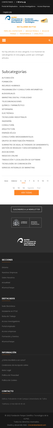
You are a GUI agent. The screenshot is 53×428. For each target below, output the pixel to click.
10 (43, 181)
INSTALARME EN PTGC (26, 27)
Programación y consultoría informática (22, 89)
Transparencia (25, 34)
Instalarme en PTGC (10, 311)
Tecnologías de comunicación (16, 163)
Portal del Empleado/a (10, 6)
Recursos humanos (11, 85)
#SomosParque (8, 287)
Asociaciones (8, 152)
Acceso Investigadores (27, 6)
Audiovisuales (8, 93)
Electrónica (8, 113)
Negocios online (10, 156)
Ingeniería (6, 121)
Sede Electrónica (32, 31)
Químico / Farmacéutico (13, 105)
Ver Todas (26, 192)
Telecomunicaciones (12, 101)
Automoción (8, 78)
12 (14, 188)
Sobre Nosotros (8, 277)
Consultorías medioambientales (17, 137)
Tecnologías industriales (14, 117)
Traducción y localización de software (21, 159)
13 (18, 188)
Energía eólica (9, 133)
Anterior (14, 181)
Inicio (6, 181)
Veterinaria (7, 109)
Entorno (5, 267)
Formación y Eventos (10, 336)
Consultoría (8, 125)
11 (48, 181)
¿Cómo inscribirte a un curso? (13, 360)
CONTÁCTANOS (7, 2)
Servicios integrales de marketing (18, 167)
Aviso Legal (6, 370)
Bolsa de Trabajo (9, 316)
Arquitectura (8, 129)
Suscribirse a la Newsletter (26, 209)
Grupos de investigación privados (18, 141)
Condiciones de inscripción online (15, 365)
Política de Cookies (9, 380)
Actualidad (6, 282)
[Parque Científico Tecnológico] (26, 19)
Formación (7, 81)
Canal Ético (38, 34)
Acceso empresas (9, 331)
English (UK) (8, 12)
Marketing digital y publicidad (17, 97)
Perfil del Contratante (13, 31)
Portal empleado (8, 326)
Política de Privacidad (10, 375)
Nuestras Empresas (10, 272)
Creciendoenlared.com (37, 425)
